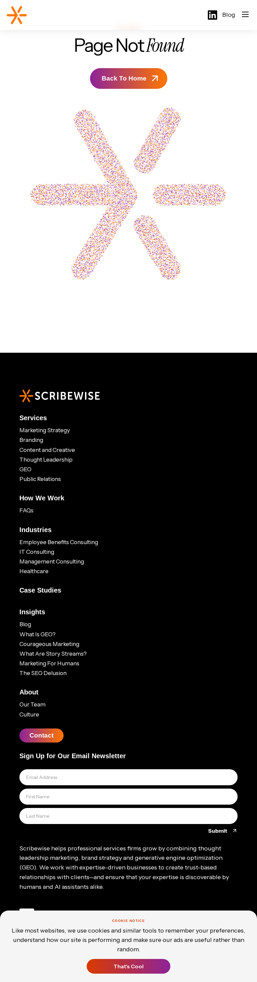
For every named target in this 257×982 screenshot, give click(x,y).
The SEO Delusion (43, 673)
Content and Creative (47, 450)
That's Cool (128, 966)
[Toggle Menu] (245, 15)
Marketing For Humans (49, 663)
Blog (228, 14)
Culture (29, 714)
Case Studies (40, 590)
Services (33, 418)
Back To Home (124, 78)
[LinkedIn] (212, 15)
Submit (218, 830)
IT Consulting (36, 551)
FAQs (26, 510)
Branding (31, 440)
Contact (41, 735)
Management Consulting (51, 561)
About (28, 692)
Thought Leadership (46, 459)
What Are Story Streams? (53, 653)
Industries (35, 529)
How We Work (41, 498)
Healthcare (34, 571)
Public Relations (40, 479)
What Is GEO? (37, 634)
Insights (32, 612)
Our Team (32, 704)
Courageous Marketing (49, 644)
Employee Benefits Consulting (58, 542)
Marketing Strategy (44, 430)
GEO (25, 469)
